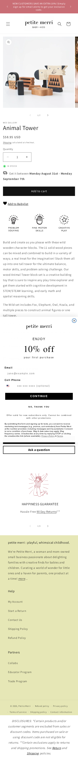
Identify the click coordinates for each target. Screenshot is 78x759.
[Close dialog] (74, 321)
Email (9, 367)
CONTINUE (39, 396)
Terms (60, 436)
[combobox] (10, 385)
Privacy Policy (48, 436)
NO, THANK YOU (39, 406)
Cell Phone (13, 380)
